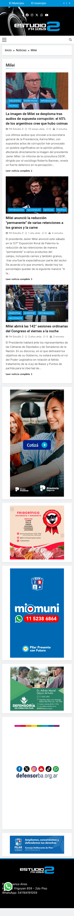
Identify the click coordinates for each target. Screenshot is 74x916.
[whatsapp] (41, 15)
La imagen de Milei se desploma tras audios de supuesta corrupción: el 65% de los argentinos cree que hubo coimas (37, 119)
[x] (36, 15)
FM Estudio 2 (16, 129)
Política (13, 105)
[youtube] (46, 15)
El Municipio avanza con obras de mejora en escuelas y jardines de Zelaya (13, 3)
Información (48, 100)
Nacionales (33, 210)
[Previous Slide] (64, 3)
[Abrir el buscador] (70, 39)
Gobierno (29, 313)
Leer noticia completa (18, 170)
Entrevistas (30, 100)
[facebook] (27, 15)
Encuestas (15, 100)
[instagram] (32, 15)
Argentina (15, 313)
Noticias (49, 210)
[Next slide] (69, 3)
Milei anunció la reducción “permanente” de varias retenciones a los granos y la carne (34, 223)
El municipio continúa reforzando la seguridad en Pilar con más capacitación (35, 3)
